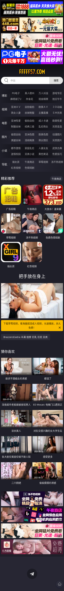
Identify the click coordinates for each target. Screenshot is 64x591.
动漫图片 (57, 134)
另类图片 (57, 140)
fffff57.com (32, 71)
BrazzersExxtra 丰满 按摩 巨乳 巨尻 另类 (25, 337)
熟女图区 (43, 140)
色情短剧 (29, 167)
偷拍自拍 (29, 120)
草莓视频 (43, 161)
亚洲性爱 (16, 120)
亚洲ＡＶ (16, 106)
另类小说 (29, 154)
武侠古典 (57, 148)
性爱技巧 (57, 154)
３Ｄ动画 (57, 106)
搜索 (56, 80)
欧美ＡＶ (43, 106)
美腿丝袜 (16, 140)
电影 (4, 123)
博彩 (4, 95)
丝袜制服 (29, 112)
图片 (4, 137)
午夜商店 (29, 161)
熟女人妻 (16, 112)
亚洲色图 (29, 134)
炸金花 (29, 99)
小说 (4, 150)
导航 (4, 164)
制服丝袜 (16, 126)
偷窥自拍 (16, 134)
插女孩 (15, 161)
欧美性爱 (57, 120)
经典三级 (29, 126)
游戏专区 (57, 93)
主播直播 (43, 112)
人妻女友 (43, 148)
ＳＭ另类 (57, 112)
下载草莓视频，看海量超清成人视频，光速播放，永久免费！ (32, 325)
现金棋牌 (43, 99)
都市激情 (16, 148)
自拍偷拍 (29, 106)
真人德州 (29, 93)
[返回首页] (59, 584)
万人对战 (43, 93)
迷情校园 (16, 154)
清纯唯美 (29, 140)
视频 (4, 109)
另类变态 (57, 126)
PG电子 (16, 93)
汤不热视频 (57, 161)
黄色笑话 (43, 154)
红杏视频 (16, 167)
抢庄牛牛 (57, 99)
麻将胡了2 (15, 99)
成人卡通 (43, 120)
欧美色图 (43, 134)
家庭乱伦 (29, 148)
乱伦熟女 (43, 126)
